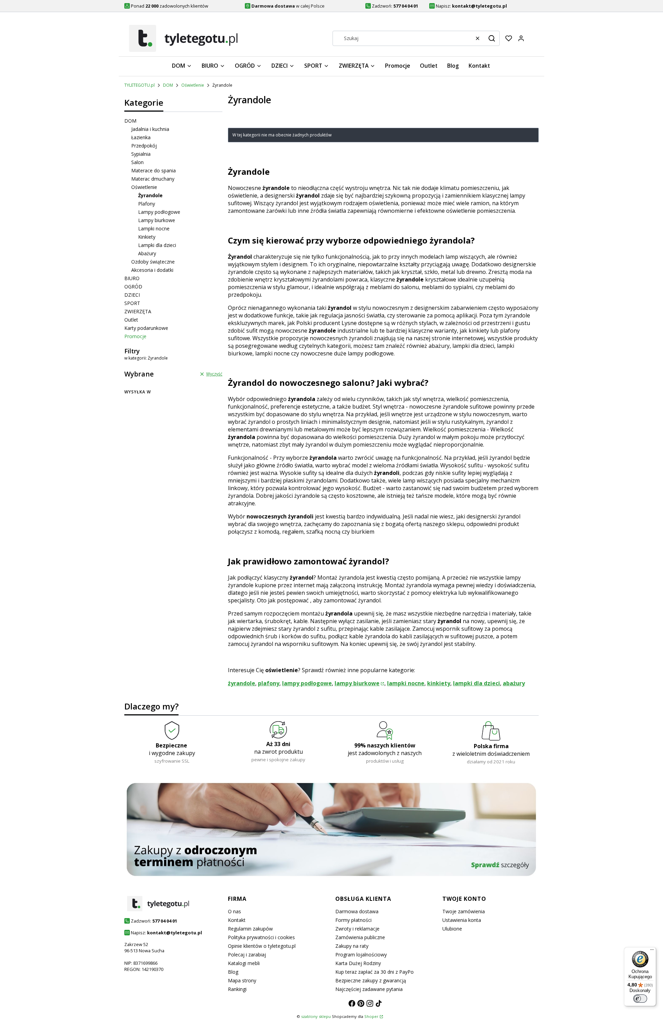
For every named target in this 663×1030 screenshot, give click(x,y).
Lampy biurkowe (156, 220)
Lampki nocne (154, 228)
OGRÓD (133, 286)
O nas (234, 911)
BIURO (132, 278)
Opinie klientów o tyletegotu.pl (262, 946)
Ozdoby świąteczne (153, 261)
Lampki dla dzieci (157, 245)
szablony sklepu (316, 1016)
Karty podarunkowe (146, 328)
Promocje (135, 336)
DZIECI (132, 295)
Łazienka (141, 137)
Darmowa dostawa (356, 911)
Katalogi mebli (244, 963)
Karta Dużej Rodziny (358, 963)
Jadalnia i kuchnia (150, 129)
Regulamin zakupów (250, 928)
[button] (492, 38)
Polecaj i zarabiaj (247, 954)
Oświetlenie (192, 85)
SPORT (132, 303)
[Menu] (652, 951)
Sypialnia (141, 154)
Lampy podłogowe (159, 212)
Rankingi (237, 989)
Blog (233, 972)
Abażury (147, 253)
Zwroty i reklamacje (357, 928)
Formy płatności (353, 920)
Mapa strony (242, 980)
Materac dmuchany (152, 178)
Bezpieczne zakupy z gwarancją (370, 980)
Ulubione (452, 928)
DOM (168, 85)
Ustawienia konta (461, 920)
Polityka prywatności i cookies (261, 937)
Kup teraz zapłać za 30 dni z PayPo (374, 972)
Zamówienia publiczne (360, 937)
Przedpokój (144, 145)
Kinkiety (146, 236)
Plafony (146, 203)
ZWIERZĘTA (137, 311)
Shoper (371, 1016)
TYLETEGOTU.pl (139, 85)
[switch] (640, 998)
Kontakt (237, 920)
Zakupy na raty (351, 946)
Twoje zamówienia (463, 911)
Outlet (131, 319)
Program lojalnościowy (361, 954)
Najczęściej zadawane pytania (369, 989)
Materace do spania (153, 170)
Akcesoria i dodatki (152, 270)
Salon (137, 162)
